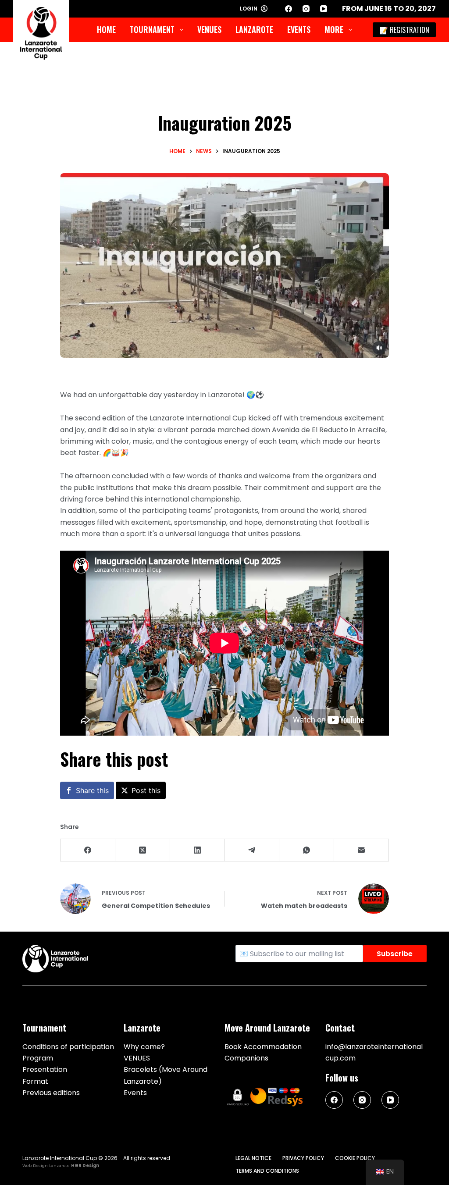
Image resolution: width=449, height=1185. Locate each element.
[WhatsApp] (306, 850)
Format (35, 1081)
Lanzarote (254, 29)
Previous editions (51, 1093)
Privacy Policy (303, 1158)
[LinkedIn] (197, 850)
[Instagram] (306, 8)
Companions (246, 1058)
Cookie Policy (355, 1158)
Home (106, 29)
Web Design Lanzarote (46, 1165)
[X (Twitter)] (142, 850)
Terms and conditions (267, 1170)
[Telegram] (252, 850)
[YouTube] (323, 8)
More (333, 29)
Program (37, 1058)
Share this (92, 790)
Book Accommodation (263, 1047)
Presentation (44, 1069)
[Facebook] (288, 8)
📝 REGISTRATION (404, 30)
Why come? (144, 1047)
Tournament (152, 29)
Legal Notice (253, 1158)
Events (298, 29)
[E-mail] (361, 850)
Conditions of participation (68, 1047)
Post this (146, 790)
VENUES (209, 29)
